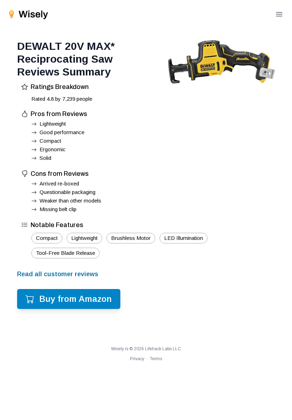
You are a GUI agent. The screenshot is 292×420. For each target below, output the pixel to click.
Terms (156, 358)
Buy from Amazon (75, 299)
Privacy (137, 358)
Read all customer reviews (57, 274)
